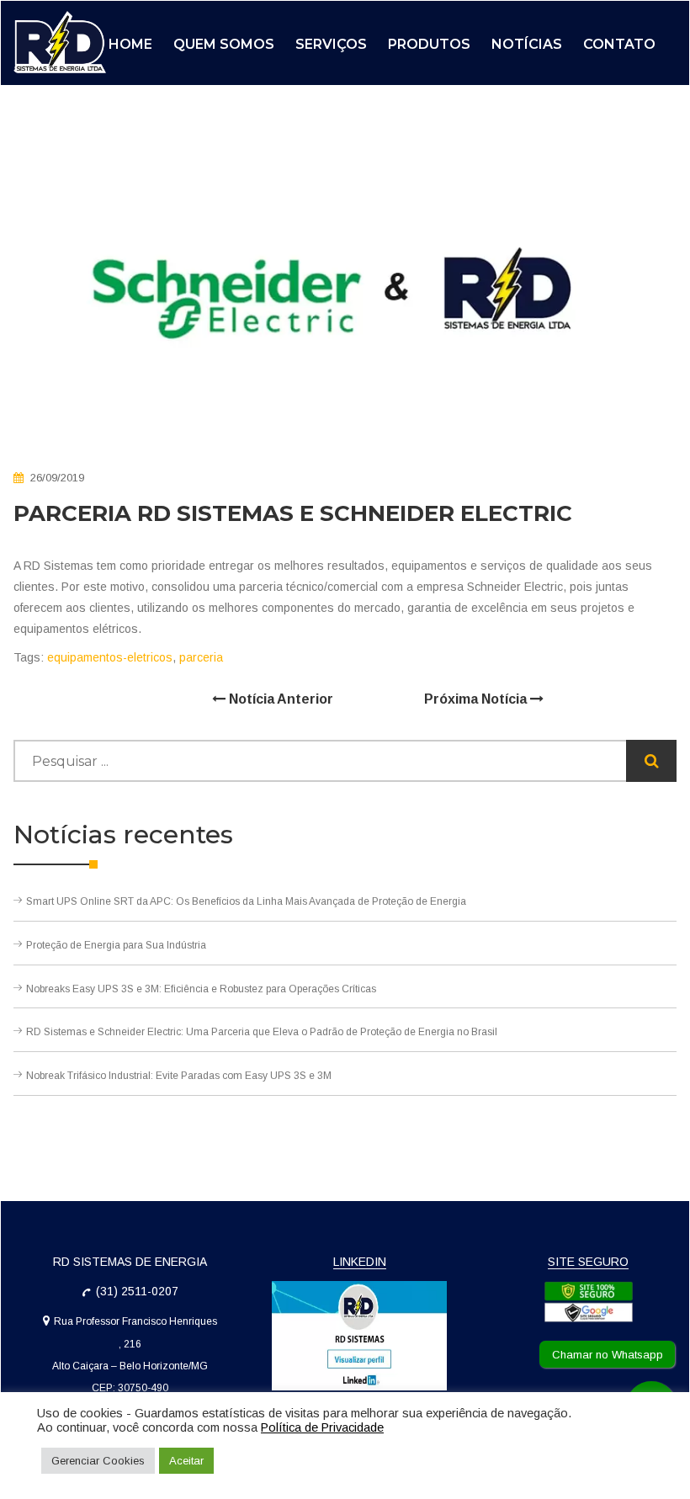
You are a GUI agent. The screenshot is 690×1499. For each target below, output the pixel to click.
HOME (130, 44)
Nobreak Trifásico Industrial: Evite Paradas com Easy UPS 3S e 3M (179, 1076)
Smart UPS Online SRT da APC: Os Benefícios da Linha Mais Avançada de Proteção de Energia (246, 901)
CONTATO (619, 44)
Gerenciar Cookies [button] (98, 1460)
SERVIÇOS (331, 44)
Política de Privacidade (322, 1427)
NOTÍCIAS (526, 44)
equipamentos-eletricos (109, 657)
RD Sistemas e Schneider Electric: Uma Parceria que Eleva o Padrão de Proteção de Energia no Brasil (261, 1032)
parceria (201, 657)
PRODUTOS (429, 44)
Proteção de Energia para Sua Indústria (116, 945)
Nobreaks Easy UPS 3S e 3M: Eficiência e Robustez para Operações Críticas (201, 989)
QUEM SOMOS (223, 44)
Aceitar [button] (186, 1460)
